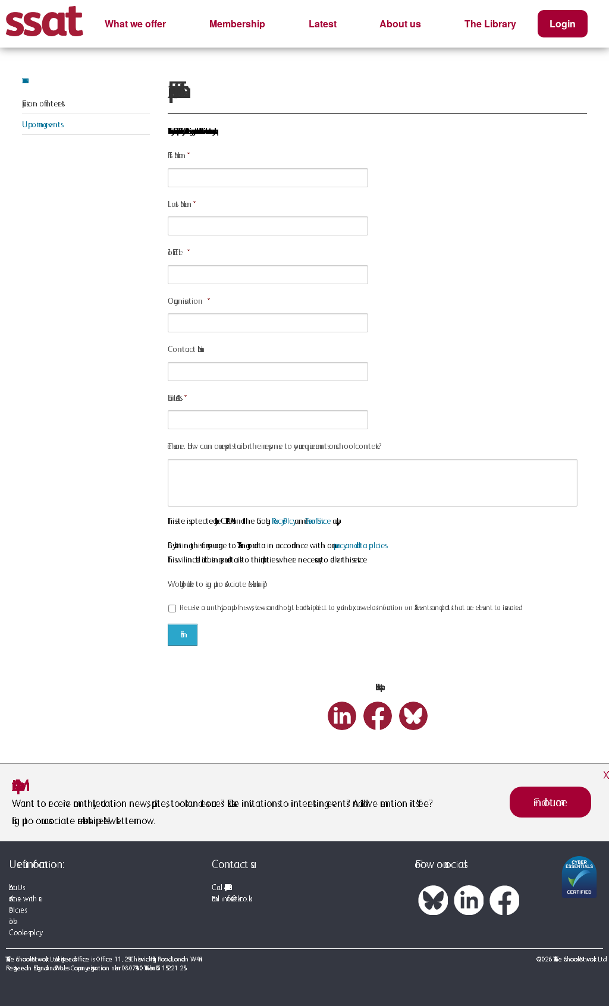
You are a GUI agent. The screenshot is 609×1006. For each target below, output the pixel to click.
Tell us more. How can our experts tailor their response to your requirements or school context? (275, 446)
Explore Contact (22, 81)
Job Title (175, 252)
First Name (175, 155)
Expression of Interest (43, 103)
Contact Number (185, 349)
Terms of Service (318, 521)
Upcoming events (41, 124)
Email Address (174, 398)
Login (563, 23)
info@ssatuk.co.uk (235, 898)
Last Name (178, 204)
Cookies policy (24, 932)
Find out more (550, 802)
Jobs (11, 921)
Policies (16, 910)
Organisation (185, 301)
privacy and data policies (359, 545)
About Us (16, 887)
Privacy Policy (282, 521)
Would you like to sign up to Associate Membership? (217, 584)
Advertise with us (24, 898)
